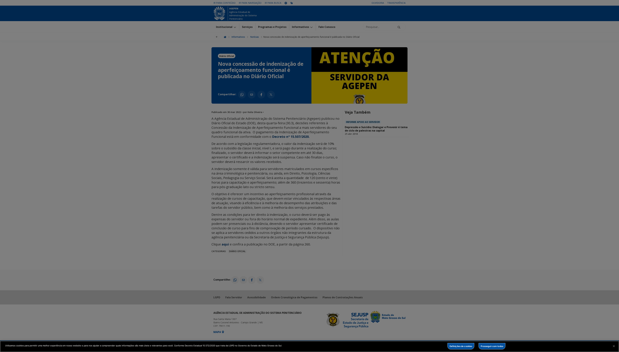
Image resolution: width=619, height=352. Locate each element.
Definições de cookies (461, 346)
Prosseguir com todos (492, 346)
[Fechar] (613, 346)
